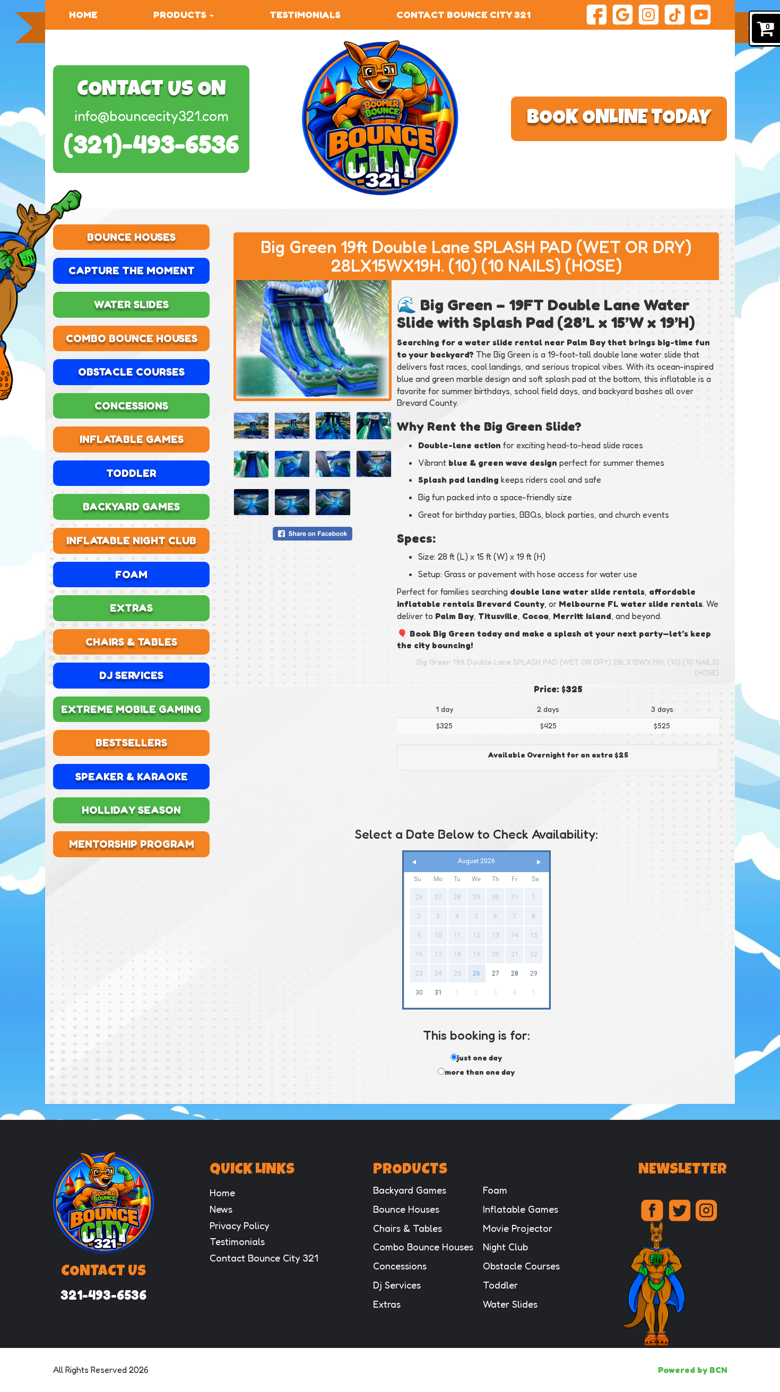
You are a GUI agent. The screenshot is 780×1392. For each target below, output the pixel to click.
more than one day (480, 1071)
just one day (479, 1057)
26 (476, 973)
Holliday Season (131, 810)
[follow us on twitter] (679, 1210)
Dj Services (131, 675)
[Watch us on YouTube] (700, 13)
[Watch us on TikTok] (674, 13)
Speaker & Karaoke (131, 776)
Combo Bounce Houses (131, 338)
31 (438, 992)
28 (514, 973)
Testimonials (305, 14)
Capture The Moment (131, 270)
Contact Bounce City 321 (463, 14)
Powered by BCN (692, 1369)
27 (495, 973)
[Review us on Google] (622, 13)
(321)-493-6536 (151, 143)
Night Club (505, 1246)
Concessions (131, 405)
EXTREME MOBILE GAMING (131, 709)
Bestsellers (131, 742)
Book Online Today (619, 119)
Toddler (131, 473)
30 (419, 992)
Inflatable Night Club (131, 540)
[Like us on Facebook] (596, 13)
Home (83, 14)
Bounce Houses (131, 237)
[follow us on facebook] (652, 1210)
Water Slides (131, 304)
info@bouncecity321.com (151, 116)
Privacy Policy (239, 1225)
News (221, 1209)
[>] (539, 862)
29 (534, 973)
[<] (414, 862)
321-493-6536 (103, 1295)
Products (181, 14)
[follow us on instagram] (706, 1210)
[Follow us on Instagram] (648, 13)
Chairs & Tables (131, 642)
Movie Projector (517, 1228)
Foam (131, 574)
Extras (131, 608)
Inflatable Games (132, 439)
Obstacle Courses (131, 372)
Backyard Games (131, 506)
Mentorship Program (131, 844)
